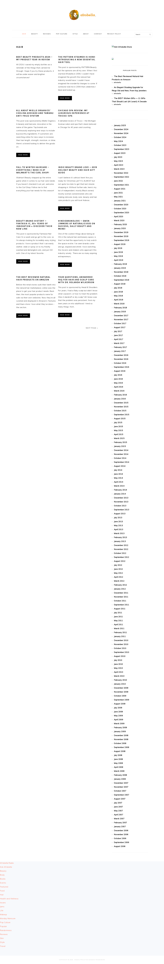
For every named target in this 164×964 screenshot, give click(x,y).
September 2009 (121, 700)
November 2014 (121, 454)
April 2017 (118, 339)
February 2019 (120, 264)
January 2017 (120, 351)
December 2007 (121, 783)
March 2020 (119, 220)
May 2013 (118, 525)
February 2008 (120, 775)
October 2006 (120, 838)
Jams (2, 906)
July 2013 (118, 517)
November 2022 (121, 173)
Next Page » (92, 328)
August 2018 (119, 284)
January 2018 (120, 311)
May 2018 (118, 296)
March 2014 (119, 486)
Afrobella (82, 14)
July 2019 (118, 248)
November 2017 (121, 319)
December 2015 (121, 403)
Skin (2, 938)
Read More (65, 98)
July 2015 (118, 422)
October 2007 (120, 791)
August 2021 (119, 189)
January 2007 (120, 826)
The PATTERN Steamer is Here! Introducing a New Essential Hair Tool (76, 59)
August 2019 (119, 244)
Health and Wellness (9, 899)
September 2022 (121, 177)
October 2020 (120, 208)
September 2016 (121, 367)
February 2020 (120, 224)
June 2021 (118, 193)
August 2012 (119, 561)
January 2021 (120, 200)
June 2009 (118, 711)
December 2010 (121, 640)
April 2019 (118, 260)
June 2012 (118, 569)
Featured (4, 887)
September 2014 (121, 462)
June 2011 (118, 616)
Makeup (3, 914)
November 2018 (121, 272)
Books (3, 879)
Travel (2, 946)
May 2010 (118, 668)
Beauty (3, 871)
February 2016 (120, 395)
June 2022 (118, 181)
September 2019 (121, 240)
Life (1, 910)
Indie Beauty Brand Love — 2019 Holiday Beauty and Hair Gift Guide (77, 170)
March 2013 (119, 533)
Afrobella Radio (7, 863)
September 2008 (121, 747)
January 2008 (120, 779)
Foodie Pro (78, 959)
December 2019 (121, 232)
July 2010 (118, 660)
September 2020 (121, 212)
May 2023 (118, 161)
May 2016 (118, 383)
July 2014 (118, 470)
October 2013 (120, 506)
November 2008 (121, 739)
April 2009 (118, 719)
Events (3, 883)
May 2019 (118, 256)
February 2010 (120, 680)
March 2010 (119, 676)
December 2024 (121, 129)
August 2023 (119, 153)
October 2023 (120, 145)
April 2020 (118, 216)
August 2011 (119, 608)
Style (2, 942)
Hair (2, 895)
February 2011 (120, 632)
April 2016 (118, 387)
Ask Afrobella (6, 867)
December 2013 (121, 498)
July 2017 (118, 331)
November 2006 (121, 834)
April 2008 (118, 767)
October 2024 (120, 137)
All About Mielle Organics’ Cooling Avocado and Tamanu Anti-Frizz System (34, 113)
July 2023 (118, 157)
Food (2, 891)
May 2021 (118, 197)
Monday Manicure (7, 918)
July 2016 (118, 375)
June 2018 (118, 292)
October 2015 (120, 410)
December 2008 (121, 735)
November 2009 (121, 692)
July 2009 (118, 708)
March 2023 (119, 169)
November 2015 (121, 406)
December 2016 (121, 355)
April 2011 (118, 624)
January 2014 (120, 494)
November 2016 (121, 359)
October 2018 (120, 276)
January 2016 (120, 399)
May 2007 (118, 811)
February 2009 (120, 727)
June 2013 (118, 521)
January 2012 (120, 589)
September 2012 (121, 557)
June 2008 (118, 759)
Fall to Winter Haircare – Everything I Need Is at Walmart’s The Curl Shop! (32, 170)
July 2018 (118, 288)
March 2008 (119, 771)
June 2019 (118, 252)
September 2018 (121, 280)
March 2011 (119, 628)
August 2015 (119, 418)
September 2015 (121, 414)
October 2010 (120, 648)
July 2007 (118, 803)
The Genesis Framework (95, 959)
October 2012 (120, 553)
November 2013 (121, 502)
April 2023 (118, 165)
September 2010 (121, 652)
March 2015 (119, 438)
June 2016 (118, 379)
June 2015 (118, 426)
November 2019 (121, 236)
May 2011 (118, 620)
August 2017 (119, 327)
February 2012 (120, 585)
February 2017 (120, 347)
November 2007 (121, 787)
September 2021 (121, 185)
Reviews (4, 934)
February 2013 (120, 537)
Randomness (6, 930)
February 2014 (120, 490)
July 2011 (118, 612)
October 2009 (120, 696)
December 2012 (121, 545)
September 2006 (121, 842)
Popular (3, 926)
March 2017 (119, 343)
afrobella (117, 82)
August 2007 (119, 799)
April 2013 (118, 529)
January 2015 (120, 446)
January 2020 (120, 228)
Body (2, 875)
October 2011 (120, 601)
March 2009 (119, 723)
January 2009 (120, 731)
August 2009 (119, 704)
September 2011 (121, 605)
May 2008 (118, 763)
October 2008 (120, 743)
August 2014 (119, 466)
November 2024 (121, 133)
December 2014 (121, 450)
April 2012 (118, 577)
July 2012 (118, 565)
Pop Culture (5, 922)
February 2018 (120, 307)
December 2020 (121, 204)
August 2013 (119, 513)
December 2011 (121, 593)
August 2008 (119, 751)
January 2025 (120, 125)
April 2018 (118, 300)
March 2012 (119, 581)
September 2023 (121, 149)
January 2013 (120, 541)
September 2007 (121, 795)
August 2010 (119, 656)
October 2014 (120, 458)
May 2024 (118, 141)
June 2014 (118, 474)
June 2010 (118, 664)
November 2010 (121, 644)
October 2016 (120, 363)
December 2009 (121, 688)
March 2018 (119, 303)
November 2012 (121, 549)
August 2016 (119, 371)
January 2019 (120, 268)
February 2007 (120, 822)
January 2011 (120, 636)
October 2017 (120, 323)
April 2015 (118, 434)
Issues (3, 902)
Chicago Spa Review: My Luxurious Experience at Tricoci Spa (73, 113)
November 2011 (121, 597)
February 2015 (120, 442)
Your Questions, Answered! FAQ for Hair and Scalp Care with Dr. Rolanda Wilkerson (76, 280)
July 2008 (118, 755)
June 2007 (118, 807)
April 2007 (118, 814)
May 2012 (118, 573)
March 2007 (119, 818)
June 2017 (118, 335)
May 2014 (118, 478)
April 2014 (118, 482)
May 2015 (118, 430)
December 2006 (121, 830)
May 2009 (118, 715)
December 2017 (121, 315)
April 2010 (118, 672)
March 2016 (119, 391)
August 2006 (119, 846)
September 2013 (121, 509)
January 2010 (120, 684)
